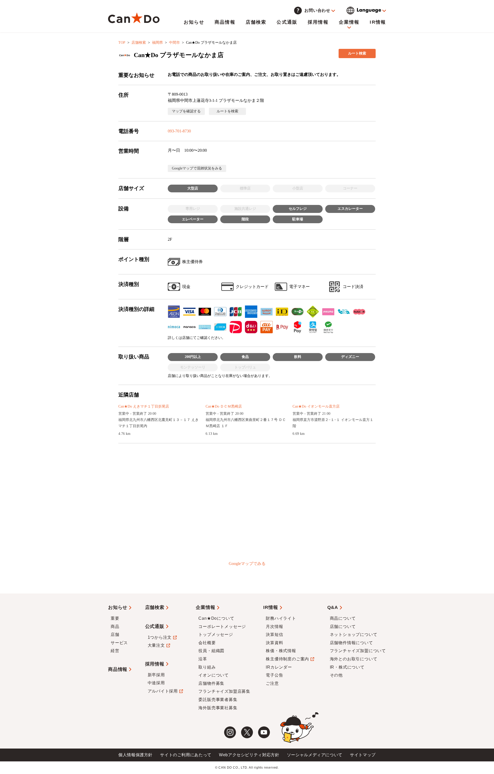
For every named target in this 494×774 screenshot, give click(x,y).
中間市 (174, 42)
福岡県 (157, 42)
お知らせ (194, 22)
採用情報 (318, 22)
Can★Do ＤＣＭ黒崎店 (224, 406)
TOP (121, 42)
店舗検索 (256, 22)
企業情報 (349, 22)
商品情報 (225, 22)
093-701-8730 (179, 131)
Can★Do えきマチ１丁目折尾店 (143, 406)
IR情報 (378, 22)
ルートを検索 (227, 111)
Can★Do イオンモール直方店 (316, 406)
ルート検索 (357, 53)
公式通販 (287, 22)
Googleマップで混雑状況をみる (197, 168)
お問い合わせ (317, 10)
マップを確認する (186, 111)
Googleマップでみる (247, 563)
